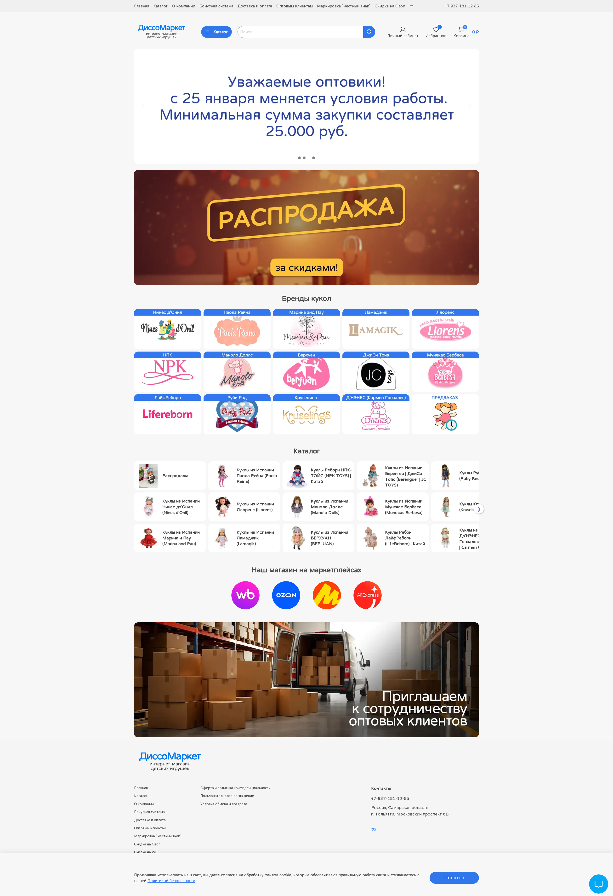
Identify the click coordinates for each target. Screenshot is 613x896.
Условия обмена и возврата (223, 804)
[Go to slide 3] (308, 157)
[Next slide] (469, 106)
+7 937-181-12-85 (462, 6)
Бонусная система (216, 6)
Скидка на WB (146, 852)
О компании (183, 6)
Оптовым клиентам (294, 6)
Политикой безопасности (171, 881)
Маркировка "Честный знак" (343, 6)
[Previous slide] (143, 106)
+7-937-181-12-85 (390, 798)
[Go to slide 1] (299, 157)
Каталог (160, 6)
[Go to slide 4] (313, 157)
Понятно (454, 877)
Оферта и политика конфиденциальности (235, 788)
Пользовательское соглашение (227, 796)
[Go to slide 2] (304, 157)
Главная (141, 6)
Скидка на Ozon (390, 6)
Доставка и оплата (255, 6)
